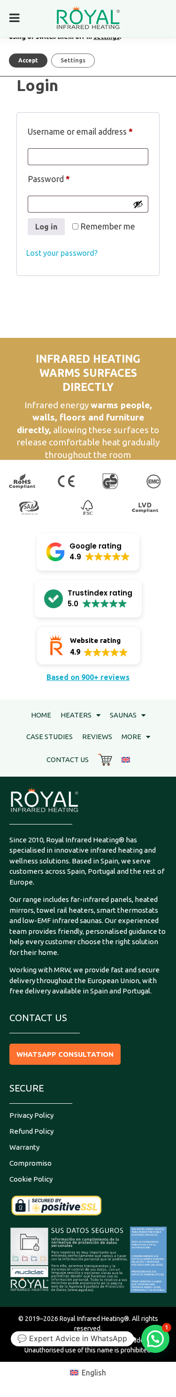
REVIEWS (97, 736)
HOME (41, 715)
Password (65, 177)
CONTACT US (67, 759)
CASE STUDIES (49, 736)
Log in (46, 226)
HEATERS (76, 715)
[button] (88, 552)
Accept (28, 60)
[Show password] (138, 204)
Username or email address (88, 129)
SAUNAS (123, 715)
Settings (73, 60)
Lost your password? (62, 253)
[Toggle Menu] (14, 18)
